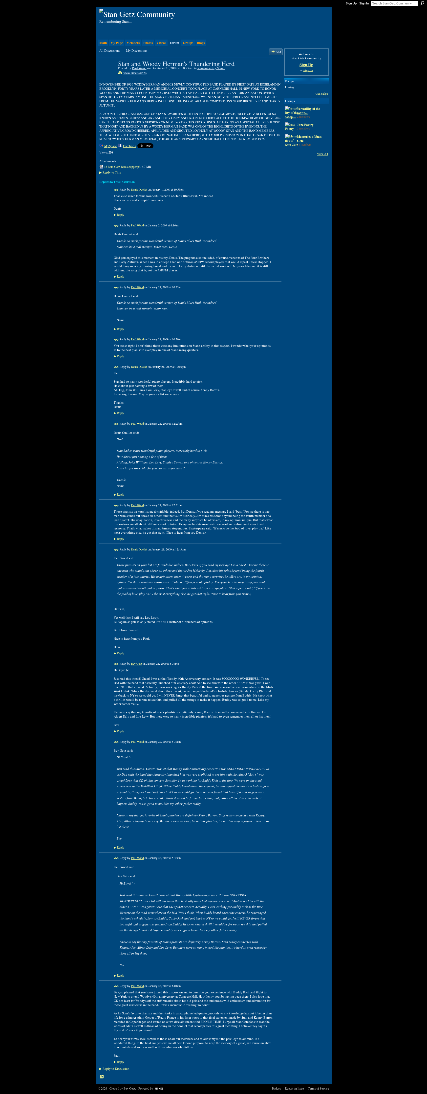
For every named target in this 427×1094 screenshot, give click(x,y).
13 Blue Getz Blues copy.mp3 (122, 167)
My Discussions (136, 50)
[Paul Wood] (107, 73)
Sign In (364, 3)
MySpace (110, 146)
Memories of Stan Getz (309, 138)
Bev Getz (136, 664)
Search (422, 3)
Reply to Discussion (114, 1068)
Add (278, 52)
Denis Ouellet (139, 189)
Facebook (129, 146)
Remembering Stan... (211, 68)
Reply (119, 215)
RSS (102, 1077)
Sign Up (351, 3)
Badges (276, 1088)
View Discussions (135, 72)
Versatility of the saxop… (308, 110)
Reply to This (110, 172)
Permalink (116, 190)
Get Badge (322, 93)
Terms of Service (318, 1088)
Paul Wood (139, 68)
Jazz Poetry (305, 124)
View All (322, 154)
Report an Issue (294, 1088)
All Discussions (109, 50)
